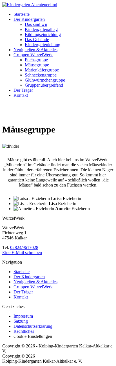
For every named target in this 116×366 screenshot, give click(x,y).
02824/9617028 (24, 247)
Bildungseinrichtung (43, 34)
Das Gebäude (37, 39)
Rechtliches (24, 331)
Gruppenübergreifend (44, 85)
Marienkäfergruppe (42, 70)
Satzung (21, 321)
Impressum (23, 316)
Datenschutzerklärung (33, 326)
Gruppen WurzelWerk (33, 54)
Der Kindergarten (29, 19)
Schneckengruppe (41, 75)
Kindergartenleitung (42, 44)
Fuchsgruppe (36, 59)
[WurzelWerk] (29, 4)
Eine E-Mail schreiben (22, 252)
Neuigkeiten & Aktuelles (35, 49)
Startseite (22, 14)
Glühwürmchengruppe (45, 80)
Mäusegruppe (37, 64)
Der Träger (23, 90)
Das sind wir (36, 24)
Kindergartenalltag (41, 29)
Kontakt (21, 95)
